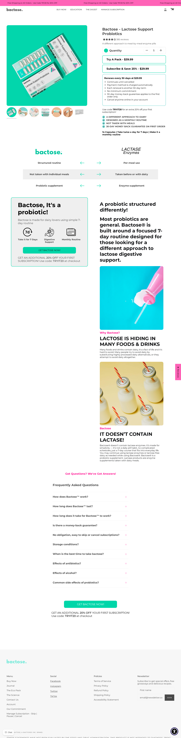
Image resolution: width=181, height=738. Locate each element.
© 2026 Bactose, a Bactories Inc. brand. (25, 732)
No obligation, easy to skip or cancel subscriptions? (86, 534)
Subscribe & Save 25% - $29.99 (128, 68)
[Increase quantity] (161, 50)
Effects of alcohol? (65, 573)
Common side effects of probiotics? (76, 582)
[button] (47, 65)
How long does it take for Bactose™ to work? (82, 515)
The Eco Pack (14, 690)
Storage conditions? (66, 544)
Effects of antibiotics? (67, 563)
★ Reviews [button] (178, 372)
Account (11, 704)
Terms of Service (102, 681)
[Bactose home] (15, 9)
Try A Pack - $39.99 (120, 59)
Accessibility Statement (106, 699)
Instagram (55, 686)
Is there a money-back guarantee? (75, 525)
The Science (13, 695)
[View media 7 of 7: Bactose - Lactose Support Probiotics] (79, 112)
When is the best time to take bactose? (78, 553)
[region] (47, 65)
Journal (10, 686)
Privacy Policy (101, 686)
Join (169, 698)
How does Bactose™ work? (70, 496)
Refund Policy (101, 690)
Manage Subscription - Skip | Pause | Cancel (22, 714)
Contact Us (12, 699)
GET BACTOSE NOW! (49, 250)
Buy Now (11, 681)
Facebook (55, 681)
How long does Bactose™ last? (73, 506)
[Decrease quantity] (147, 50)
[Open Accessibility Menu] (174, 731)
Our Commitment (16, 709)
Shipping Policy (102, 695)
